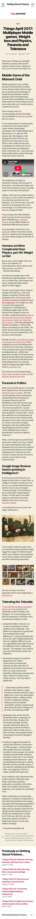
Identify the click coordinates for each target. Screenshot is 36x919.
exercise (8, 836)
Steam (11, 119)
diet (20, 834)
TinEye (8, 485)
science (13, 840)
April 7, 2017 (26, 54)
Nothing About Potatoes (18, 4)
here (19, 293)
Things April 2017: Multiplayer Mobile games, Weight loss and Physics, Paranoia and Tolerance (18, 38)
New (18, 23)
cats (12, 834)
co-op (16, 834)
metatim (14, 54)
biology (7, 834)
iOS (27, 116)
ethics (25, 834)
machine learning (22, 836)
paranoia (22, 838)
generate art (7, 595)
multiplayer (14, 838)
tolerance (20, 840)
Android (21, 116)
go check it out (15, 367)
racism (7, 840)
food (13, 836)
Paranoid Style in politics (12, 393)
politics (28, 838)
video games (28, 840)
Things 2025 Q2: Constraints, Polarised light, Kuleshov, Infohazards (14, 891)
